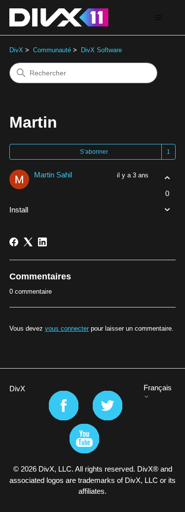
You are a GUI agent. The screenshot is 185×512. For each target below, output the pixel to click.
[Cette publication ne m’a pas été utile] (167, 209)
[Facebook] (13, 242)
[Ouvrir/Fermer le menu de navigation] (158, 18)
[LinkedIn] (42, 242)
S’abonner (94, 151)
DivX (16, 50)
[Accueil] (59, 17)
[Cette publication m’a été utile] (167, 178)
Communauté (52, 50)
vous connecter (67, 328)
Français (158, 387)
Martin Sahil (53, 175)
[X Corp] (28, 242)
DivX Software (101, 50)
